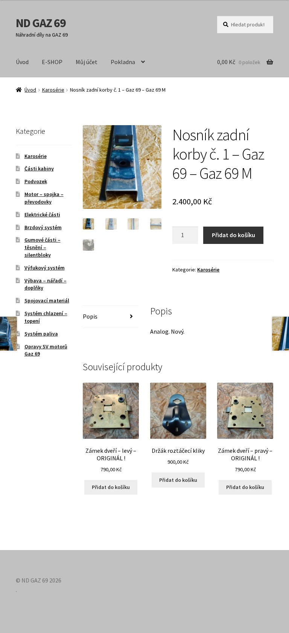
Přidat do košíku (233, 235)
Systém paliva (41, 333)
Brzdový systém (43, 227)
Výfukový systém (44, 267)
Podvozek (35, 181)
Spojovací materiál (46, 300)
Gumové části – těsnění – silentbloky (42, 247)
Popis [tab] (90, 316)
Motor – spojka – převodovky (44, 198)
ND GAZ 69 (41, 23)
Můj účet (86, 62)
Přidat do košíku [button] (111, 487)
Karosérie (53, 89)
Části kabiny (39, 168)
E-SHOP (52, 62)
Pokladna (123, 62)
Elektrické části (42, 214)
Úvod (22, 62)
